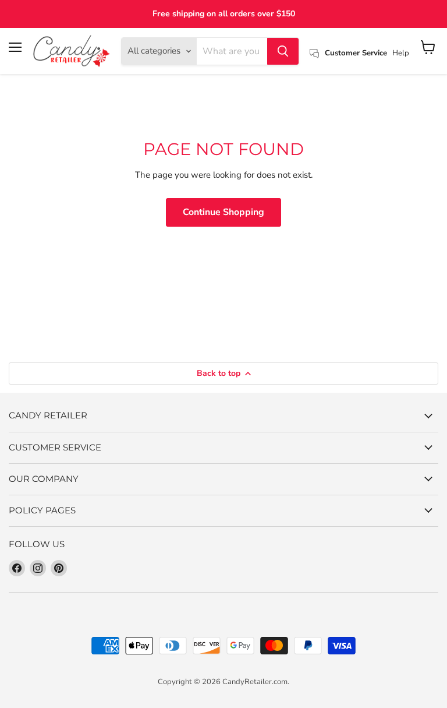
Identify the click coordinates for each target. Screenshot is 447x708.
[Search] (283, 51)
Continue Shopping (223, 212)
